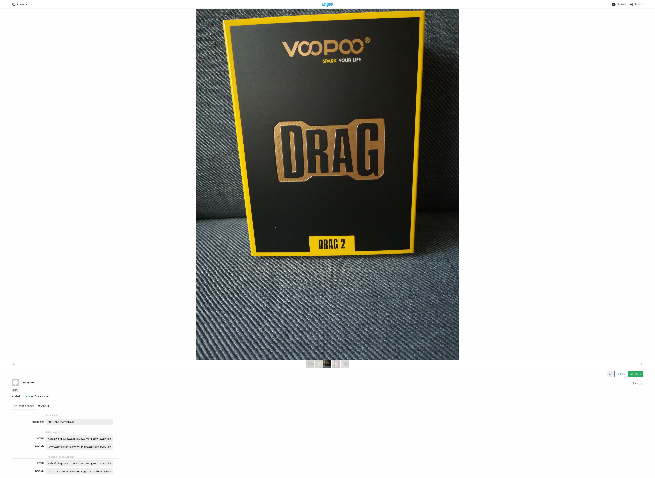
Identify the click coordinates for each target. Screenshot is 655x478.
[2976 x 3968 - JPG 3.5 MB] (610, 374)
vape (27, 396)
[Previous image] (13, 364)
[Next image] (641, 364)
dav (15, 390)
